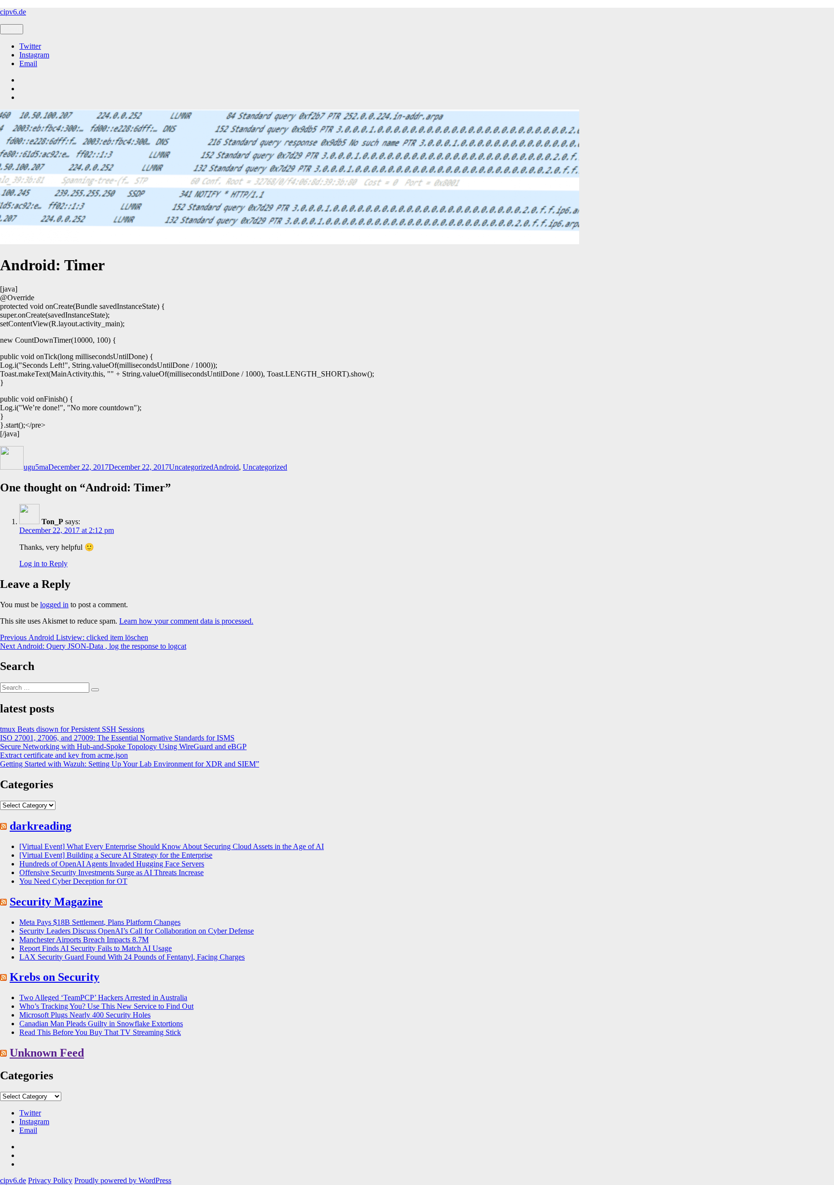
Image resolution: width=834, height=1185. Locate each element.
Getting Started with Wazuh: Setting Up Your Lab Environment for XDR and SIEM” (129, 764)
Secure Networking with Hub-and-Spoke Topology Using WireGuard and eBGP (123, 746)
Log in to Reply (43, 563)
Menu (11, 29)
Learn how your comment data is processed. (186, 621)
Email (28, 63)
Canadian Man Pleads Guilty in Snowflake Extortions (101, 1023)
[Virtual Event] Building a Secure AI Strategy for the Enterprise (115, 855)
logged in (54, 604)
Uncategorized (191, 467)
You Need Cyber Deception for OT (73, 881)
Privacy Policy (50, 1180)
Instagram (34, 55)
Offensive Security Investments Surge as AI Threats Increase (111, 872)
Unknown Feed (47, 1052)
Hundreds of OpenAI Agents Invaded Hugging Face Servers (111, 864)
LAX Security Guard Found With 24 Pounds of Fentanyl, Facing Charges (132, 957)
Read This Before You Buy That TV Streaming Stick (100, 1032)
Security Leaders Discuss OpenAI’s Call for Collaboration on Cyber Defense (136, 931)
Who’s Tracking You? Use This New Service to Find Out (106, 1006)
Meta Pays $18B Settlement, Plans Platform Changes (100, 922)
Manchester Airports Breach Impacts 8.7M (84, 939)
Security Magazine (56, 901)
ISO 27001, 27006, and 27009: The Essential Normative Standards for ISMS (117, 738)
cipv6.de (13, 12)
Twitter (30, 46)
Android (226, 467)
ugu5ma (36, 467)
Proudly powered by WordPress (122, 1180)
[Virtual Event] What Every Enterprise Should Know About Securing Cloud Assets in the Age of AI (171, 846)
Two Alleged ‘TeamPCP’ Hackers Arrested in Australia (103, 997)
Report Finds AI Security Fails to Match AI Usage (95, 948)
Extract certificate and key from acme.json (64, 755)
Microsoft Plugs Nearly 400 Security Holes (85, 1015)
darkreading (40, 826)
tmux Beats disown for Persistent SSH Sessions (72, 729)
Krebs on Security (54, 977)
